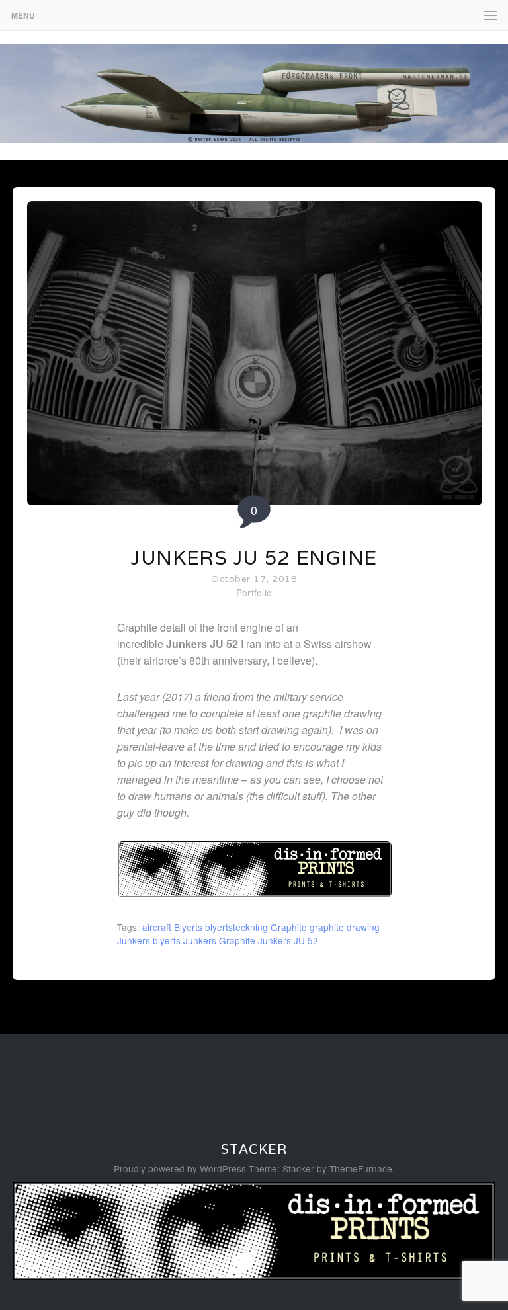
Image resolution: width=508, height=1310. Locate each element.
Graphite (289, 927)
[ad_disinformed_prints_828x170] (254, 894)
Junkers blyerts (149, 940)
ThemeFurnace (360, 1168)
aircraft (156, 927)
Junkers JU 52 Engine (254, 558)
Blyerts (188, 927)
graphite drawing (345, 927)
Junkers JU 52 (288, 940)
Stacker (254, 1149)
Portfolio (254, 592)
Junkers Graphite (219, 940)
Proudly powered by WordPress (180, 1168)
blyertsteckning (236, 927)
